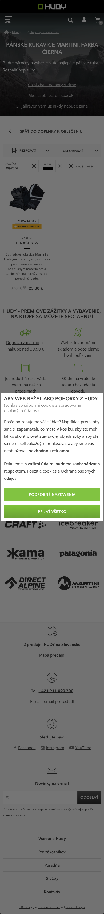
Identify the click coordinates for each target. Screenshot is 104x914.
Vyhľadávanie (70, 20)
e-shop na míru (49, 907)
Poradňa (52, 865)
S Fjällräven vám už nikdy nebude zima (52, 106)
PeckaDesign (75, 907)
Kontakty (52, 891)
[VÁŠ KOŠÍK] (97, 20)
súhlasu (19, 815)
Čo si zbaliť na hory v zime (52, 85)
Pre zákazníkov (52, 851)
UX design (26, 907)
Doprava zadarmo (22, 343)
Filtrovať (27, 150)
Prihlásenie (84, 20)
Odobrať (33, 166)
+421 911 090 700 (56, 690)
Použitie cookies (42, 471)
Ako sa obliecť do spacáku (52, 95)
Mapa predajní (52, 655)
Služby (52, 878)
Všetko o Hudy (52, 838)
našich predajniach (28, 388)
